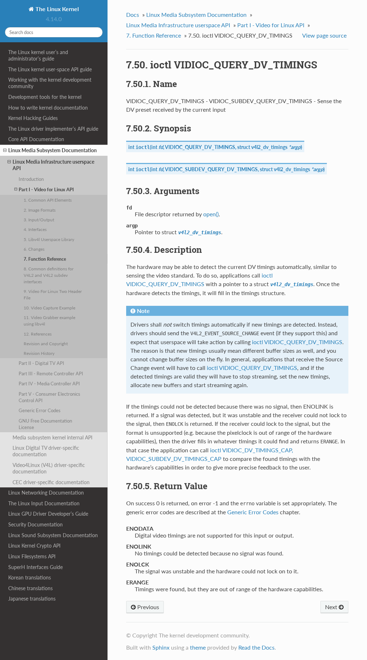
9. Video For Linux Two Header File (53, 294)
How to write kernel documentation (48, 108)
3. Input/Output (39, 219)
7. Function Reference (45, 258)
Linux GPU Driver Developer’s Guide (48, 514)
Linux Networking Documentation (46, 493)
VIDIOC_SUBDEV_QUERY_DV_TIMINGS (211, 169)
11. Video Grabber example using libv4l (49, 320)
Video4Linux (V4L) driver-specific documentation (49, 468)
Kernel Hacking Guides (33, 118)
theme (198, 647)
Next (332, 606)
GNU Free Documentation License (45, 424)
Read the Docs (256, 647)
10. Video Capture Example (49, 307)
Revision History (39, 353)
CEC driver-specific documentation (51, 482)
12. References (38, 333)
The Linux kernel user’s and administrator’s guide (38, 55)
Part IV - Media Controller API (49, 383)
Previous (147, 606)
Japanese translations (32, 599)
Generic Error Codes (40, 410)
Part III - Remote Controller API (51, 373)
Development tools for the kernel (44, 97)
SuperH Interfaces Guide (35, 567)
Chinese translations (30, 588)
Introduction (31, 179)
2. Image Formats (40, 209)
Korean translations (29, 577)
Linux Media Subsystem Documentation (52, 150)
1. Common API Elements (48, 199)
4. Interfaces (35, 229)
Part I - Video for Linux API (46, 189)
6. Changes (34, 248)
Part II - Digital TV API (41, 363)
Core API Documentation (36, 139)
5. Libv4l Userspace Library (49, 239)
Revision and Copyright (46, 343)
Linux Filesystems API (32, 556)
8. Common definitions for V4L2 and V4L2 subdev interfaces (48, 275)
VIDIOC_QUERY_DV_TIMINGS (200, 147)
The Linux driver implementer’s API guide (53, 129)
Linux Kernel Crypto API (34, 546)
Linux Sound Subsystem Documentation (53, 535)
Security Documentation (35, 524)
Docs (132, 14)
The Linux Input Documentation (44, 503)
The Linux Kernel (56, 8)
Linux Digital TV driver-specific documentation (46, 451)
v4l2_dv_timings (269, 147)
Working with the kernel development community (49, 83)
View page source (324, 35)
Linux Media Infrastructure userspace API (53, 165)
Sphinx (161, 647)
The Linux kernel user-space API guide (50, 69)
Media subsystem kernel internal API (52, 437)
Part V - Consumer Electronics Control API (49, 397)
